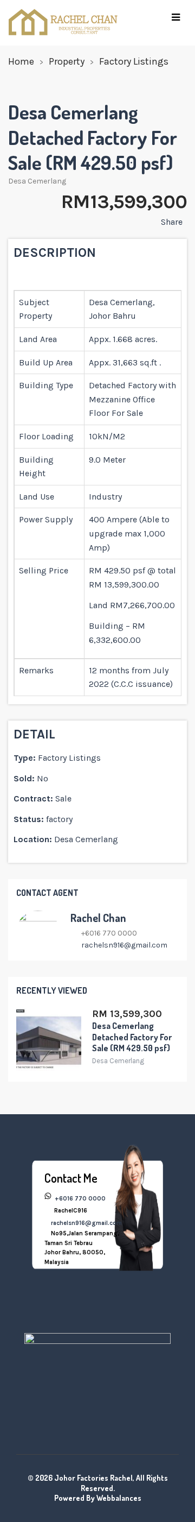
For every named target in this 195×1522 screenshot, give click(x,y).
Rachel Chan (98, 918)
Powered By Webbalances (97, 1497)
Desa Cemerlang (37, 181)
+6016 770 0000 (79, 1198)
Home (21, 61)
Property (66, 61)
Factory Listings (133, 61)
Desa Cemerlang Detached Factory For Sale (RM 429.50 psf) (132, 1037)
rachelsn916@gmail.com (124, 945)
